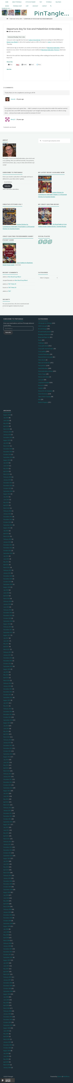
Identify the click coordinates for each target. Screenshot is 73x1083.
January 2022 (7, 542)
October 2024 (7, 454)
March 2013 (6, 771)
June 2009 (6, 898)
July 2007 (6, 963)
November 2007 (7, 952)
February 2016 (7, 683)
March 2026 (6, 429)
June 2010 (6, 864)
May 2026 (6, 423)
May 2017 (6, 644)
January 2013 (7, 776)
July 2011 (6, 827)
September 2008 (8, 923)
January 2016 (7, 686)
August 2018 (7, 624)
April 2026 (6, 426)
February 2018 (7, 627)
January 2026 (7, 434)
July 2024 (6, 463)
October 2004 (7, 1048)
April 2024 (6, 471)
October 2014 (7, 717)
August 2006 (7, 994)
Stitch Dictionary (43, 394)
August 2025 (7, 440)
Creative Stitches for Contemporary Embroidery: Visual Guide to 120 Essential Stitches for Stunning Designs (18, 227)
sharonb (13, 99)
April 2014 (6, 734)
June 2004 (6, 1056)
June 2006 (6, 1000)
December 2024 (7, 449)
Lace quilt (41, 380)
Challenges (41, 343)
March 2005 (6, 1039)
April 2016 (6, 677)
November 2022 (7, 519)
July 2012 (6, 793)
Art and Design (42, 329)
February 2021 (7, 570)
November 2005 (7, 1019)
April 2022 (6, 533)
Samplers (40, 388)
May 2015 (6, 706)
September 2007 (8, 957)
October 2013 (7, 751)
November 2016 (7, 661)
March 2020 (6, 598)
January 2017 (7, 655)
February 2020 (7, 601)
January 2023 (7, 514)
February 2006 (7, 1011)
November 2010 (7, 850)
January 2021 (7, 573)
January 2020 (7, 604)
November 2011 (7, 816)
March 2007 (6, 974)
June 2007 (6, 966)
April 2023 (6, 505)
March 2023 (6, 508)
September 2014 (8, 720)
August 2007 (7, 960)
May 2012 (6, 799)
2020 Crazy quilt (42, 326)
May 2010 (6, 867)
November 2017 (7, 629)
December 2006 (7, 983)
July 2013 (6, 759)
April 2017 (6, 646)
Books (40, 340)
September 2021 (8, 553)
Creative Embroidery (44, 354)
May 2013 (6, 765)
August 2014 (7, 723)
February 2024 (7, 477)
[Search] (50, 6)
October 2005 (7, 1022)
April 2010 (6, 870)
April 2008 (6, 937)
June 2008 (6, 932)
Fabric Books (42, 360)
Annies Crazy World (12, 42)
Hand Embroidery (43, 368)
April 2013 (6, 768)
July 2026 (6, 418)
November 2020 (7, 579)
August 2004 (7, 1050)
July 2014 (6, 726)
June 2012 (6, 796)
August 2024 (7, 460)
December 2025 (7, 437)
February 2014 (7, 740)
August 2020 (7, 587)
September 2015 (8, 697)
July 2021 (6, 556)
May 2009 (6, 901)
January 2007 (7, 980)
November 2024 (7, 451)
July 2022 (6, 531)
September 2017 (8, 632)
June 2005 (6, 1031)
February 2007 (7, 977)
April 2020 (6, 596)
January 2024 (7, 480)
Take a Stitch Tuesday (44, 396)
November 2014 (7, 714)
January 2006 (7, 1014)
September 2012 (8, 788)
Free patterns (42, 365)
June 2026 (6, 420)
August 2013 (7, 757)
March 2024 (6, 474)
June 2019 (6, 607)
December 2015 (7, 689)
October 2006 (7, 988)
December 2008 (7, 915)
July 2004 (6, 1053)
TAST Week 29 (12, 284)
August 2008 (7, 926)
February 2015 (7, 709)
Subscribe (7, 186)
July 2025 (6, 443)
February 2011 (7, 841)
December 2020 (7, 576)
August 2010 (7, 858)
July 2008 (6, 929)
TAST (9, 291)
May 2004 (6, 1059)
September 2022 (8, 525)
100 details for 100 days (45, 323)
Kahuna (59, 1076)
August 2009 (7, 892)
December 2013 (7, 745)
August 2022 (7, 528)
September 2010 (8, 855)
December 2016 (7, 658)
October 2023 (7, 488)
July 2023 (6, 497)
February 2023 (7, 511)
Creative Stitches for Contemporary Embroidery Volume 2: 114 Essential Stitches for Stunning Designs (52, 195)
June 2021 (6, 559)
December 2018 (7, 612)
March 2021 (6, 567)
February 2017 (7, 652)
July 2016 (6, 672)
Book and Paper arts (44, 337)
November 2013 (7, 748)
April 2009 (6, 904)
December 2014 (7, 711)
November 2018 (7, 615)
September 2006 (8, 991)
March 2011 (6, 839)
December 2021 (7, 545)
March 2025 (6, 446)
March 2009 (6, 906)
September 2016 (8, 666)
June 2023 (6, 499)
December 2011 (7, 813)
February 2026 (7, 432)
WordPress (66, 1076)
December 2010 (7, 847)
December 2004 (7, 1045)
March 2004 (6, 1065)
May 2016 (6, 675)
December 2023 (7, 483)
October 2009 (7, 887)
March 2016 (6, 680)
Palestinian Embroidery (53, 48)
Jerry (49, 42)
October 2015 (7, 694)
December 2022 (7, 516)
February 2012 (7, 807)
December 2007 (7, 949)
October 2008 (7, 920)
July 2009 (6, 895)
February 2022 (7, 539)
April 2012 (6, 802)
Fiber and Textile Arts (16, 19)
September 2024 (8, 457)
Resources (41, 385)
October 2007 (7, 954)
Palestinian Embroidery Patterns (50, 50)
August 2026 (7, 415)
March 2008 (6, 940)
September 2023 (8, 491)
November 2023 (7, 485)
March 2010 (6, 872)
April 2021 (6, 564)
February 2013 (7, 774)
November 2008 (7, 918)
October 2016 (7, 663)
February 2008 (7, 943)
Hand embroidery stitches (45, 371)
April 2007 (6, 971)
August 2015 (7, 700)
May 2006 (6, 1002)
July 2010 (6, 861)
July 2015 (6, 703)
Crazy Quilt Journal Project (45, 348)
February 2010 (7, 875)
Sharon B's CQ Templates (45, 391)
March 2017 (6, 649)
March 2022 (6, 536)
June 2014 (6, 728)
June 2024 (6, 466)
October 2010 (7, 853)
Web (39, 399)
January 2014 (7, 742)
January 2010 (7, 878)
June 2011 (6, 830)
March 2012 (6, 805)
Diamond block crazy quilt (45, 357)
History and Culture (43, 377)
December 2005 (7, 1017)
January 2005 (7, 1042)
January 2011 (7, 844)
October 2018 (7, 618)
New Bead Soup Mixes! (14, 277)
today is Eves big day (34, 40)
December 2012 (7, 779)
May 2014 (6, 731)
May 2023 (6, 502)
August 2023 (7, 494)
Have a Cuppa (42, 374)
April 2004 (6, 1062)
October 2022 (7, 522)
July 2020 (6, 590)
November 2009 (7, 884)
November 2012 (7, 782)
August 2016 (7, 669)
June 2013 (6, 762)
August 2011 (7, 824)
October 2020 (7, 581)
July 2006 (6, 997)
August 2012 (7, 791)
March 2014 (6, 737)
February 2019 (7, 610)
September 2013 (8, 754)
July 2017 (6, 638)
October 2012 (7, 785)
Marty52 (13, 119)
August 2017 (7, 635)
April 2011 (6, 836)
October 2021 (7, 550)
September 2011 (8, 822)
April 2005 (6, 1036)
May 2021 (6, 562)
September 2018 (8, 621)
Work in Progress (43, 402)
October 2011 (7, 819)
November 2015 (7, 692)
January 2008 (7, 946)
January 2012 (7, 810)
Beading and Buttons (44, 334)
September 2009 (8, 889)
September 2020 (8, 584)
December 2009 (7, 881)
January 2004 (7, 1067)
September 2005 (8, 1025)
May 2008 (6, 935)
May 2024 (6, 468)
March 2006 (6, 1008)
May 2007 (6, 969)
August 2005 (7, 1028)
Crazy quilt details (43, 346)
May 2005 (6, 1034)
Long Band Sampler (43, 382)
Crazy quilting (42, 351)
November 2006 (7, 985)
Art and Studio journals (44, 331)
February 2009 (7, 909)
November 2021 (7, 548)
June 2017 (6, 641)
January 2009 (7, 912)
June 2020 (6, 593)
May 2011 (6, 833)
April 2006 (6, 1005)
